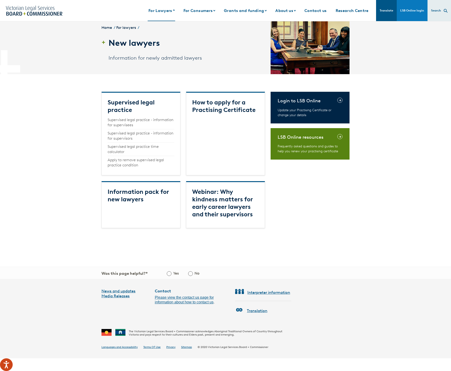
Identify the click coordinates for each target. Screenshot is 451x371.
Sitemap (186, 347)
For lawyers (126, 27)
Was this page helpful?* (124, 273)
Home (106, 27)
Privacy (170, 347)
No (196, 273)
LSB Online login (412, 10)
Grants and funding (244, 10)
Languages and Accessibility (119, 347)
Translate (386, 10)
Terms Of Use (152, 347)
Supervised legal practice (131, 106)
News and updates (118, 291)
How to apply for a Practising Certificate (224, 106)
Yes (176, 273)
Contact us (315, 10)
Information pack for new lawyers (138, 195)
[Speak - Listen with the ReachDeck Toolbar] (6, 364)
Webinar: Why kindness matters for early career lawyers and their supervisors (222, 203)
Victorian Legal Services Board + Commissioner (238, 347)
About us (284, 10)
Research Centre (352, 10)
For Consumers (198, 10)
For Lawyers (160, 10)
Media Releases (115, 296)
